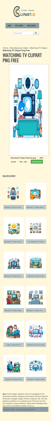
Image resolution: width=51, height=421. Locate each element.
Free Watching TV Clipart (36, 242)
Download (37, 161)
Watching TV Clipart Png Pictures (15, 242)
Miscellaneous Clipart (19, 47)
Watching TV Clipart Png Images (14, 276)
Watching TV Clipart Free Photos (37, 310)
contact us (30, 406)
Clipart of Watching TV (14, 345)
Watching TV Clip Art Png (36, 276)
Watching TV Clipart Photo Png (36, 207)
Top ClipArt (19, 25)
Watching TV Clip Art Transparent (15, 207)
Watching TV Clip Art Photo (36, 345)
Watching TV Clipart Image (35, 379)
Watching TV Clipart (38, 47)
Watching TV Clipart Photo (13, 379)
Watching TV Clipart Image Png (14, 310)
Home (9, 25)
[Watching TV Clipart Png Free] (29, 110)
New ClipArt (31, 25)
